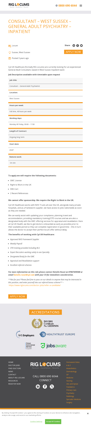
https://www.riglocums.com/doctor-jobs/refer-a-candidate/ (35, 285)
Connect (45, 380)
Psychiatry (70, 393)
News (10, 371)
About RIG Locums (16, 378)
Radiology (70, 396)
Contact (12, 374)
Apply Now (73, 52)
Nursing (69, 381)
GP (67, 374)
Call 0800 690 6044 (45, 376)
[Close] (88, 413)
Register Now (14, 384)
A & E (68, 365)
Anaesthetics (71, 368)
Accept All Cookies (53, 421)
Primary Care (71, 390)
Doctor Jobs (14, 365)
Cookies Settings (36, 421)
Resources (13, 381)
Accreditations (45, 312)
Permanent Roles (73, 362)
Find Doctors (14, 368)
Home (10, 362)
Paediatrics (70, 387)
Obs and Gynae (72, 384)
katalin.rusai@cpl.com (24, 274)
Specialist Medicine (73, 399)
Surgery (69, 402)
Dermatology (71, 371)
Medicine (69, 378)
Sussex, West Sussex (21, 52)
